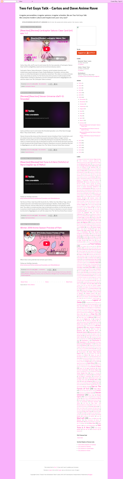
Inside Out (85, 282)
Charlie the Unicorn (95, 201)
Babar (94, 177)
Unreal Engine (94, 413)
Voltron (92, 416)
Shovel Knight (97, 374)
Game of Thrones (93, 252)
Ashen (99, 170)
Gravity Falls (94, 262)
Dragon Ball (80, 230)
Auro (84, 175)
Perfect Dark (85, 338)
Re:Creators (79, 355)
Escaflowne (80, 241)
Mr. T (86, 325)
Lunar (86, 304)
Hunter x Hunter (96, 275)
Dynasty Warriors (96, 233)
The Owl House (93, 406)
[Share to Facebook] (55, 84)
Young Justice (92, 425)
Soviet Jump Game (81, 383)
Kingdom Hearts (90, 293)
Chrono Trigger (81, 204)
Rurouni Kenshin (80, 361)
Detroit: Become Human (85, 220)
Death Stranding (88, 219)
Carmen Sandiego (86, 196)
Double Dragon (97, 227)
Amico (78, 167)
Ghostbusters (81, 257)
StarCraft (81, 390)
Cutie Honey (96, 212)
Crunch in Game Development (93, 211)
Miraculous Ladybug (90, 320)
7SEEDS (85, 159)
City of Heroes (80, 206)
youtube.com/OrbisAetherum (51, 198)
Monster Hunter (95, 323)
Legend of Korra (86, 300)
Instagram (96, 76)
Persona (91, 338)
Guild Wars (80, 267)
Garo (99, 252)
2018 (80, 97)
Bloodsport (79, 188)
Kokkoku (38, 273)
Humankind (79, 275)
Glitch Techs (94, 257)
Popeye (91, 345)
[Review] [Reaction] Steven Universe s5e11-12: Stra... (89, 129)
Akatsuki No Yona (85, 164)
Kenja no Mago (80, 291)
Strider (79, 398)
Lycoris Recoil (92, 304)
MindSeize (97, 319)
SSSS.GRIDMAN (91, 384)
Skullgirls (79, 378)
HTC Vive (98, 274)
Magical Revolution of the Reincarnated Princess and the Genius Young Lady (89, 309)
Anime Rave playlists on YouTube (87, 444)
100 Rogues (79, 159)
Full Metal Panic (85, 249)
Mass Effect (80, 314)
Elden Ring (98, 238)
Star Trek (86, 386)
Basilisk (27, 272)
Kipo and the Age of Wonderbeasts (90, 295)
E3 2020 (79, 238)
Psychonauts (82, 351)
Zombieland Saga (95, 429)
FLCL (95, 246)
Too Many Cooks (80, 409)
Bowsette (79, 191)
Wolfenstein (80, 421)
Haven (79, 272)
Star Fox (98, 384)
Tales (80, 400)
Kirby (99, 295)
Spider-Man (96, 383)
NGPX (84, 328)
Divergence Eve (89, 224)
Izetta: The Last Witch (89, 283)
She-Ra (90, 374)
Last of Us (86, 298)
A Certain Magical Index (95, 159)
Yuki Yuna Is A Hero (30, 217)
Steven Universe (29, 152)
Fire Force (90, 246)
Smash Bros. (94, 379)
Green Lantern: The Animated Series (92, 264)
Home (47, 281)
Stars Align (92, 390)
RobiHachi (87, 360)
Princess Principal (82, 348)
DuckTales (85, 232)
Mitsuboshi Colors (67, 273)
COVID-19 (90, 207)
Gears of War (82, 254)
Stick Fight (92, 395)
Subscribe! (80, 437)
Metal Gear (91, 315)
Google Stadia (80, 260)
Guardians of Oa (81, 265)
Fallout (97, 241)
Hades (99, 269)
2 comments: (42, 269)
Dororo (88, 227)
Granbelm (86, 260)
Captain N (91, 194)
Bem (98, 181)
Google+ (50, 470)
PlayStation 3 (85, 340)
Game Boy (86, 252)
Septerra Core (79, 371)
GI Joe (88, 257)
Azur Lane (94, 175)
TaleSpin (84, 400)
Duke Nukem (95, 232)
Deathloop (98, 219)
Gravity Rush (80, 264)
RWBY (87, 361)
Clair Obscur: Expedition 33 (91, 206)
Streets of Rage (87, 396)
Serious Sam (96, 371)
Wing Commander (89, 420)
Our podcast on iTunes (84, 450)
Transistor (79, 411)
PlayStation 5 (83, 342)
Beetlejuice (93, 181)
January (82, 122)
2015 (80, 145)
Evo (86, 241)
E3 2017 (85, 237)
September (83, 106)
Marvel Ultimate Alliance (82, 312)
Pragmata (84, 347)
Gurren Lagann (93, 269)
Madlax (78, 307)
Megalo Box (79, 315)
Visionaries (85, 416)
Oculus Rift (80, 335)
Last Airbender (95, 296)
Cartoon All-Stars (82, 198)
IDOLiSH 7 (68, 272)
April (81, 118)
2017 (80, 140)
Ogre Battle (87, 335)
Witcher (97, 420)
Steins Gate (90, 392)
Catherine (98, 199)
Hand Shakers (91, 270)
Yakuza (85, 425)
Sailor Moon (90, 363)
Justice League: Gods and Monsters (89, 286)
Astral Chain (87, 173)
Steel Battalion (82, 392)
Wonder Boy (88, 421)
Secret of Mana (96, 366)
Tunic (82, 413)
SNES (78, 381)
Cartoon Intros (94, 198)
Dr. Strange (89, 228)
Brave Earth (85, 191)
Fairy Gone (91, 241)
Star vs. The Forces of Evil (89, 387)
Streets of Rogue (96, 396)
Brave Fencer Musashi (95, 191)
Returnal (88, 356)
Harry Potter (98, 270)
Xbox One (92, 423)
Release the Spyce (95, 355)
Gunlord (78, 269)
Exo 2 (55, 467)
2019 (80, 95)
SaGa (97, 361)
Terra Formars (94, 401)
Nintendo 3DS (81, 330)
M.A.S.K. (98, 304)
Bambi (86, 178)
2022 (80, 88)
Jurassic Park (80, 285)
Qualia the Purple (95, 353)
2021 (80, 90)
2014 (80, 147)
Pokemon (84, 345)
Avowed (88, 175)
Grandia (87, 262)
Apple (83, 170)
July (81, 111)
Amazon (96, 165)
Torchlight (88, 409)
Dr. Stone (81, 228)
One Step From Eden (95, 335)
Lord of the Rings (94, 302)
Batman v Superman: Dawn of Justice (88, 180)
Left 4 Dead (92, 298)
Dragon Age (96, 228)
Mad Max (79, 305)
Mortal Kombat (80, 325)
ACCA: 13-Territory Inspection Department (89, 160)
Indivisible (91, 280)
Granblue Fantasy (94, 260)
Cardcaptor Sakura (30, 86)
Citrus (53, 272)
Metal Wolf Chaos (83, 317)
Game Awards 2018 (92, 251)
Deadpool (79, 219)
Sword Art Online (96, 398)
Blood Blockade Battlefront (91, 186)
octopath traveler (96, 333)
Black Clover (38, 272)
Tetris (78, 403)
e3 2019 (97, 237)
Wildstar (79, 420)
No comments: (42, 84)
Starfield (87, 390)
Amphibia (93, 167)
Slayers (87, 378)
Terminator (85, 401)
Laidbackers (86, 296)
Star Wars (97, 389)
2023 (80, 85)
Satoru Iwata (90, 364)
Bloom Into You (96, 188)
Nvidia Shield (87, 333)
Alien (78, 165)
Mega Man (94, 314)
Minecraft (79, 320)
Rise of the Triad (85, 358)
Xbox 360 (84, 423)
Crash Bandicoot (89, 209)
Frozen (95, 248)
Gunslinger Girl (85, 269)
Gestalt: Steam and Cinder (87, 256)
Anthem (85, 169)
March (82, 120)
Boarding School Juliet (81, 190)
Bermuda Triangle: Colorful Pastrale (85, 183)
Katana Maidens (25, 273)
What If (90, 418)
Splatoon (85, 384)
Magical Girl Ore (84, 307)
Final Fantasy (95, 244)
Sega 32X (82, 368)
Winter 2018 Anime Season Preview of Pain (41, 227)
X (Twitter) (81, 64)
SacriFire (93, 361)
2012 (80, 152)
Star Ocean (80, 386)
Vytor (98, 416)
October (82, 104)
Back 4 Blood (80, 178)
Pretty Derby (90, 347)
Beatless (32, 272)
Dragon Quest (90, 230)
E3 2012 (79, 235)
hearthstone (90, 272)
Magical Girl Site (92, 307)
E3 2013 (84, 235)
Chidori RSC (79, 202)
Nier (89, 328)
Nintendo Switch (82, 332)
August (82, 108)
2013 (80, 150)
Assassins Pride (93, 172)
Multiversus (91, 325)
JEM (98, 283)
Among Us (85, 167)
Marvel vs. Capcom (94, 312)
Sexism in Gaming (95, 373)
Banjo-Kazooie (92, 178)
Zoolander (79, 431)
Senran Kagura (95, 369)
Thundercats (90, 408)
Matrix (87, 314)
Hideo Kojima (84, 274)
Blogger (90, 474)
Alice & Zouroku (96, 164)
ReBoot (86, 355)
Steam (99, 390)
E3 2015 (95, 235)
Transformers (95, 409)
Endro (98, 240)
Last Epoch (79, 298)
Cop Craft (83, 207)
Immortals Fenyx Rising (82, 280)
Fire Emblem (83, 246)
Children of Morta (95, 202)
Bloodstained (86, 188)
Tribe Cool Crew (87, 411)
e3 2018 (92, 237)
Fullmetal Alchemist (96, 249)
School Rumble (86, 366)
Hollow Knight (92, 274)
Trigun (95, 411)
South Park (97, 381)
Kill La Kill (87, 291)
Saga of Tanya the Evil (81, 363)
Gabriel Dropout (82, 251)
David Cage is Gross (84, 217)
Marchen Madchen (46, 273)
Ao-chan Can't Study (93, 169)
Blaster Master (95, 185)
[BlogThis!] (51, 84)
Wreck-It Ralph (95, 421)
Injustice (79, 282)
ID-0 (92, 278)
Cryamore (79, 212)
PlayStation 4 (96, 340)
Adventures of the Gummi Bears (83, 162)
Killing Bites (33, 273)
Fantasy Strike (80, 244)
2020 (80, 92)
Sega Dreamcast (90, 368)
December (83, 99)
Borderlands (90, 190)
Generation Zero (92, 254)
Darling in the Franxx (60, 272)
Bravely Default (80, 193)
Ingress (98, 280)
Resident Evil (80, 356)
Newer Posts (24, 281)
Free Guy (90, 248)
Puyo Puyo (86, 353)
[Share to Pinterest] (57, 84)
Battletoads (80, 181)
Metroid (91, 317)
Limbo (87, 302)
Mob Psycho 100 (95, 322)
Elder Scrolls (82, 240)
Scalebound (97, 364)
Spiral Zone (79, 384)
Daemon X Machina (97, 214)
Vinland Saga (83, 414)
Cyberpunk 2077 (81, 214)
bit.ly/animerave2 (36, 198)
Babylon (99, 177)
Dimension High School (96, 222)
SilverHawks (96, 376)
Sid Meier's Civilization (85, 376)
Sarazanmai (83, 364)
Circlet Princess (91, 204)
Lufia (83, 304)
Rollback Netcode (95, 360)
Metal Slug (98, 315)
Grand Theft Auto (80, 262)
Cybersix (89, 214)
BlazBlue (79, 186)
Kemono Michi (85, 290)
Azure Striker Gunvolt (86, 177)
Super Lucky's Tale (86, 398)
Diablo (78, 222)
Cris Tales (97, 209)
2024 (80, 83)
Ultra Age (88, 413)
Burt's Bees (85, 194)
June (81, 113)
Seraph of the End (87, 371)
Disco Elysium (81, 224)
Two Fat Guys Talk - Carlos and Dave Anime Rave (58, 8)
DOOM (82, 227)
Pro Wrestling (90, 348)
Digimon (85, 222)
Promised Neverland (93, 350)
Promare (78, 350)
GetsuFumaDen (97, 256)
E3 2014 (90, 235)
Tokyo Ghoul (97, 408)
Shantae (79, 374)
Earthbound (92, 238)
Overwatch (94, 337)
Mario (96, 311)
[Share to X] (53, 84)
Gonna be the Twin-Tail (93, 259)
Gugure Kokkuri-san (93, 265)
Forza (85, 248)
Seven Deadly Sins (82, 373)
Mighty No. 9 (88, 319)
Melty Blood (85, 315)
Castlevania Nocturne (90, 199)
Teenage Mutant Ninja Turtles (93, 400)
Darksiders (87, 215)
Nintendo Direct (93, 330)
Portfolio (90, 76)
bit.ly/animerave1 (25, 198)
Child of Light (87, 202)
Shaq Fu (84, 374)
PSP (100, 350)
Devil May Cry (95, 220)
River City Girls (94, 358)
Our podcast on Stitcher (84, 446)
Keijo (78, 290)
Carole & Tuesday (96, 196)
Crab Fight (97, 207)
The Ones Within (83, 406)
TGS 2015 (85, 403)
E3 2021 (86, 238)
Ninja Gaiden (96, 328)
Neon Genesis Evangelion (93, 327)
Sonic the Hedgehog (87, 381)
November (83, 101)
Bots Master (97, 190)
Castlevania (80, 199)
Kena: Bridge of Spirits (95, 290)
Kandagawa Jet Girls (85, 288)
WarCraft (80, 418)
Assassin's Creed (83, 172)
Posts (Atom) (31, 284)
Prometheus (84, 350)
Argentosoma (94, 170)
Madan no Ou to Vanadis (91, 305)
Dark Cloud (80, 215)
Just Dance (88, 285)
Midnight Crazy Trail (57, 273)
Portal (95, 345)
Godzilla (83, 259)
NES (80, 328)
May (81, 115)
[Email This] (49, 84)
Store (85, 76)
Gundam (97, 267)
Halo (85, 270)
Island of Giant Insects (94, 282)
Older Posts (69, 281)
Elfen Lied (91, 240)
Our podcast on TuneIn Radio (86, 448)
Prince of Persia (97, 347)
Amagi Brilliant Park (86, 165)
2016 (80, 142)
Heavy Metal (97, 272)
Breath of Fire (88, 193)
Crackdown (80, 209)
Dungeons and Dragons (83, 233)
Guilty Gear (88, 267)
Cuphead (86, 212)
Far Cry (86, 244)
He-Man (84, 272)
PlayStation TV (89, 343)
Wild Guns (96, 418)
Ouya (88, 337)
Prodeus (98, 348)
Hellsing (78, 274)
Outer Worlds (80, 337)
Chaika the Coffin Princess (83, 201)
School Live (79, 366)
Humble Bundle (87, 275)
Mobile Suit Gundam (82, 323)
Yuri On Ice (86, 429)
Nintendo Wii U (94, 332)
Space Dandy (88, 383)
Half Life (80, 270)
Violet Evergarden (25, 275)
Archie (88, 170)
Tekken (78, 401)
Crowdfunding (81, 211)
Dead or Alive (95, 217)
